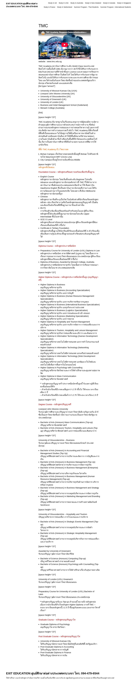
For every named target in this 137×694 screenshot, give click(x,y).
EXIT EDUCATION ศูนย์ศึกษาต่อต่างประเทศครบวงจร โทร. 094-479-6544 (52, 673)
